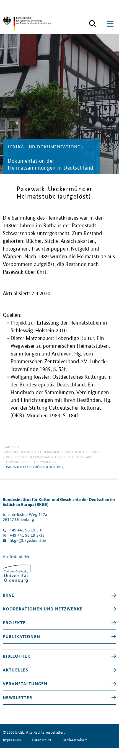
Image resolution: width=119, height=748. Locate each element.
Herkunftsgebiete (21, 461)
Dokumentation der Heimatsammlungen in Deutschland (53, 451)
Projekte (14, 623)
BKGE (9, 595)
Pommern (48, 461)
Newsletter (17, 697)
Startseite (11, 446)
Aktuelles (15, 670)
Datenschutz (41, 739)
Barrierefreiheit (75, 739)
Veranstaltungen (25, 684)
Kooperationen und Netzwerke (43, 609)
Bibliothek (16, 656)
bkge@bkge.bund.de (28, 540)
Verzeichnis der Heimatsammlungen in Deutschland (49, 456)
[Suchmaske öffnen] (92, 23)
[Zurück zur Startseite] (27, 23)
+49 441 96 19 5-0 (26, 530)
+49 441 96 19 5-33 (27, 535)
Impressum (12, 739)
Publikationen (21, 636)
